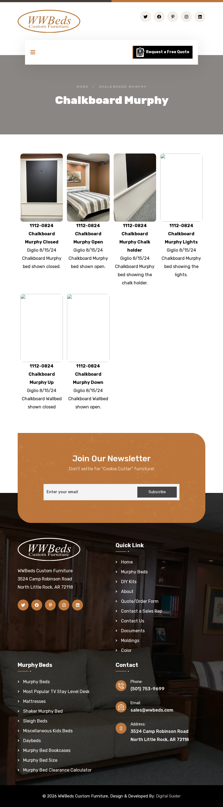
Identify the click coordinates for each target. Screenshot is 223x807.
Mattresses (34, 701)
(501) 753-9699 (148, 688)
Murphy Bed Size (40, 760)
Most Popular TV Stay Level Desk (56, 691)
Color (126, 650)
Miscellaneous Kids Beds (48, 730)
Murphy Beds (134, 571)
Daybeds (32, 740)
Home (82, 87)
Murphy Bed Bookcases (46, 750)
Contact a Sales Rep (141, 611)
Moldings (130, 640)
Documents (133, 630)
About (127, 591)
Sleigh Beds (35, 721)
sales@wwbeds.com (152, 710)
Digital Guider (168, 796)
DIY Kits (129, 581)
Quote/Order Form (140, 601)
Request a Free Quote (167, 52)
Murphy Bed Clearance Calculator (57, 770)
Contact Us (132, 621)
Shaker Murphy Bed (43, 711)
